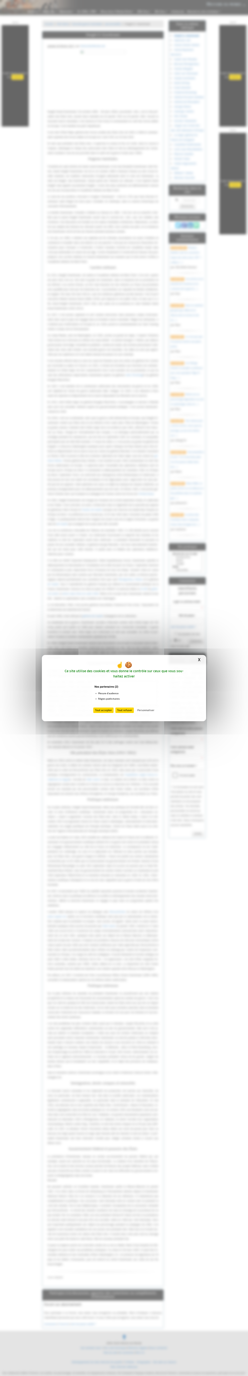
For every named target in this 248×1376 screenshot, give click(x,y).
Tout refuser (124, 710)
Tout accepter (103, 710)
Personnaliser (145, 710)
